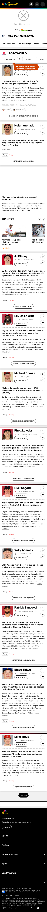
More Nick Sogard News (23, 540)
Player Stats (21, 74)
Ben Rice (8, 109)
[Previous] (39, 219)
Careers (11, 888)
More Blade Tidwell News (23, 727)
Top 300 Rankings (24, 43)
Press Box (18, 890)
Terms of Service (32, 892)
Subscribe (6, 827)
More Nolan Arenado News (23, 161)
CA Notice (23, 892)
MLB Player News (9, 43)
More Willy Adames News (23, 598)
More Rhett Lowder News (23, 478)
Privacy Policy (35, 890)
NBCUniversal (14, 895)
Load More (23, 795)
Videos (36, 43)
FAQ (30, 888)
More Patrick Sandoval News (23, 660)
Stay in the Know (8, 818)
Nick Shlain (7, 149)
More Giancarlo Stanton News (23, 116)
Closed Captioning (21, 888)
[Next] (43, 219)
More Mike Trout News (24, 787)
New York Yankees (30, 105)
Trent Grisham (20, 109)
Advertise (5, 888)
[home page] (10, 4)
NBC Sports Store (7, 890)
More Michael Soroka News (23, 421)
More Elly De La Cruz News (23, 363)
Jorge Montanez (33, 648)
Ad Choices (26, 890)
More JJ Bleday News (23, 306)
